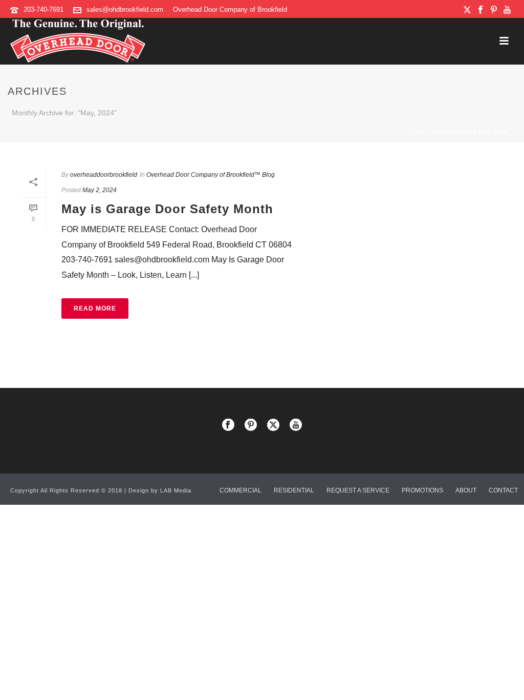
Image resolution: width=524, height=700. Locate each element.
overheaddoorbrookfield (103, 174)
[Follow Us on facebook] (228, 426)
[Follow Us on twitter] (273, 426)
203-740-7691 (43, 9)
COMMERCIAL (240, 490)
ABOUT (465, 490)
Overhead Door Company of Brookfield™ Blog (210, 174)
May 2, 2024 (99, 190)
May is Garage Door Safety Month (167, 209)
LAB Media (175, 490)
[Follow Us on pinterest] (251, 426)
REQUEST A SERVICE (357, 490)
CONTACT (503, 490)
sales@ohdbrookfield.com (124, 9)
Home (415, 132)
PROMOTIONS (422, 490)
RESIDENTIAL (294, 490)
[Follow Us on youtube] (296, 426)
